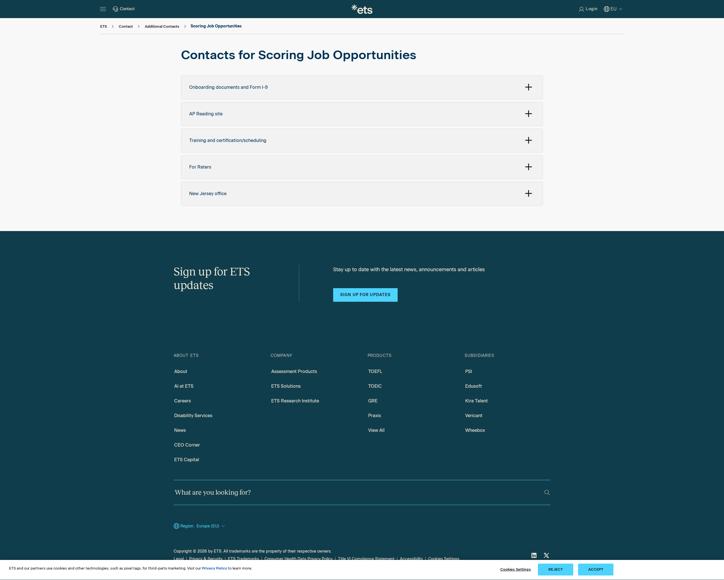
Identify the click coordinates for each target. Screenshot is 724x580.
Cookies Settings (443, 559)
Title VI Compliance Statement (366, 559)
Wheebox (475, 430)
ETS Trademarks (243, 559)
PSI (468, 371)
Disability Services (193, 415)
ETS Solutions (286, 386)
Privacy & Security (206, 559)
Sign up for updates (365, 294)
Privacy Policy (214, 568)
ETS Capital (186, 459)
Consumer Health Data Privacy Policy (298, 559)
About (180, 371)
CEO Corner (187, 445)
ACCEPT (596, 569)
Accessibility (411, 559)
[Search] (547, 492)
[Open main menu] (103, 9)
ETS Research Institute (295, 401)
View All (376, 430)
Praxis (374, 415)
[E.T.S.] (362, 9)
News (180, 430)
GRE (373, 401)
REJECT (555, 569)
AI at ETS (183, 386)
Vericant (473, 415)
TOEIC (375, 386)
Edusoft (473, 386)
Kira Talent (476, 401)
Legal (179, 559)
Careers (182, 401)
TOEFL (375, 371)
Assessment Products (294, 371)
